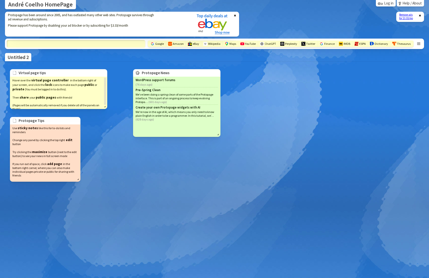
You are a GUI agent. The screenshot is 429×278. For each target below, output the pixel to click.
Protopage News (156, 72)
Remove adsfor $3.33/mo (406, 16)
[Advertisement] (97, 24)
